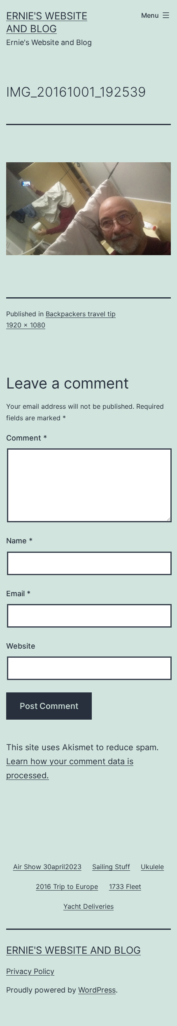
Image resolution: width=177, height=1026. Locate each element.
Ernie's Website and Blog (73, 950)
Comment (26, 438)
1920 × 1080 (25, 325)
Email (18, 593)
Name (19, 540)
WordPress (97, 990)
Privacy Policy (30, 971)
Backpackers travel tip (81, 314)
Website (20, 646)
